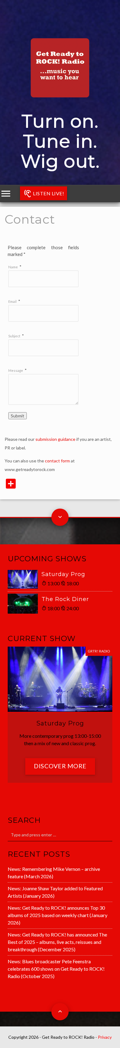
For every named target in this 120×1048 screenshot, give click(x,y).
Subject (14, 336)
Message (15, 370)
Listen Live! (48, 193)
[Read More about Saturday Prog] (25, 579)
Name (13, 267)
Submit (17, 415)
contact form (57, 460)
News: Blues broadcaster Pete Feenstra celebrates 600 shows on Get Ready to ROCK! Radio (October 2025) (56, 968)
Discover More (60, 766)
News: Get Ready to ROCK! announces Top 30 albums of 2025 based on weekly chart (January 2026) (57, 915)
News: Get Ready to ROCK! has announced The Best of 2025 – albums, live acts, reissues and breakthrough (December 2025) (57, 942)
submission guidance (55, 439)
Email (12, 301)
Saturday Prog (63, 574)
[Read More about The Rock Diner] (25, 604)
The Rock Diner (65, 599)
